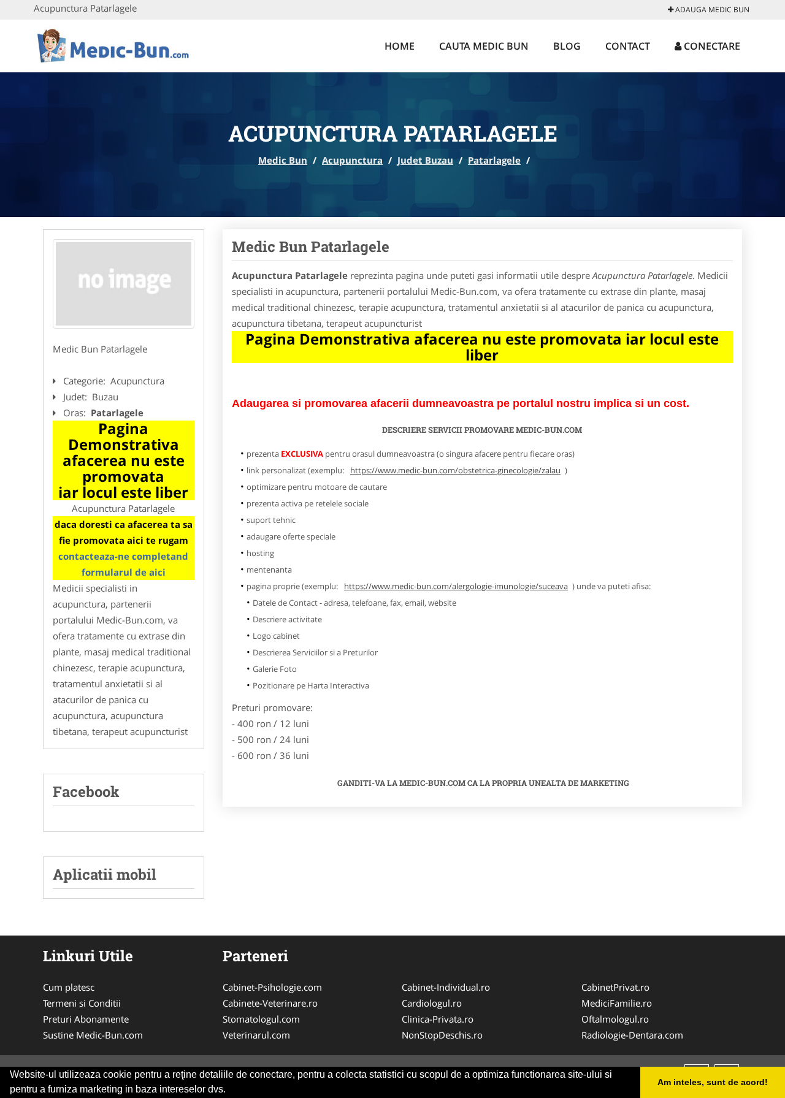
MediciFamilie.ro (616, 1003)
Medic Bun (282, 160)
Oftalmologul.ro (615, 1019)
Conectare (710, 46)
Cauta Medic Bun (484, 46)
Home (400, 46)
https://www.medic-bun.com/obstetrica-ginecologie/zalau (455, 470)
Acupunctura (352, 160)
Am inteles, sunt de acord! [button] (712, 1082)
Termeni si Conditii (82, 1003)
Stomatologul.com (261, 1019)
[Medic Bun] (114, 44)
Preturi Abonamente (86, 1019)
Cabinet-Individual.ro (446, 987)
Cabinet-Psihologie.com (272, 987)
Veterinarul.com (256, 1035)
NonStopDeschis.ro (442, 1035)
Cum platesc (68, 987)
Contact (627, 46)
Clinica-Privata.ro (437, 1019)
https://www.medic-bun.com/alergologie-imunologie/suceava (456, 586)
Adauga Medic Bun (711, 9)
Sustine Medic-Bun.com (93, 1035)
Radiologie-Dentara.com (632, 1035)
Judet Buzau (425, 160)
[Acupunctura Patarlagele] (123, 284)
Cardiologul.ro (432, 1003)
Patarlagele (494, 160)
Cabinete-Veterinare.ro (270, 1003)
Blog (567, 46)
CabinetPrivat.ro (615, 987)
